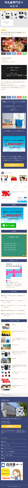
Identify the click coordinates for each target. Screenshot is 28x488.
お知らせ (5, 441)
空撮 (4, 458)
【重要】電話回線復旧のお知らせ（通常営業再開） (14, 310)
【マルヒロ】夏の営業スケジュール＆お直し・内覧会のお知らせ (14, 306)
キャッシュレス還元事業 (8, 451)
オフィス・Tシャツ (7, 448)
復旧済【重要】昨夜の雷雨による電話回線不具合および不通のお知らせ (14, 314)
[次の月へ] (21, 264)
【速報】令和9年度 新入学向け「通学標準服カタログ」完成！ (14, 296)
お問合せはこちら (14, 165)
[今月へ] (19, 264)
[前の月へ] (16, 264)
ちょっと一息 (4, 30)
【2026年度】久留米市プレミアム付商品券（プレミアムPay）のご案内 (15, 301)
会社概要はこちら (11, 426)
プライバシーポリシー (10, 431)
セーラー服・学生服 (7, 455)
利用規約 (19, 431)
